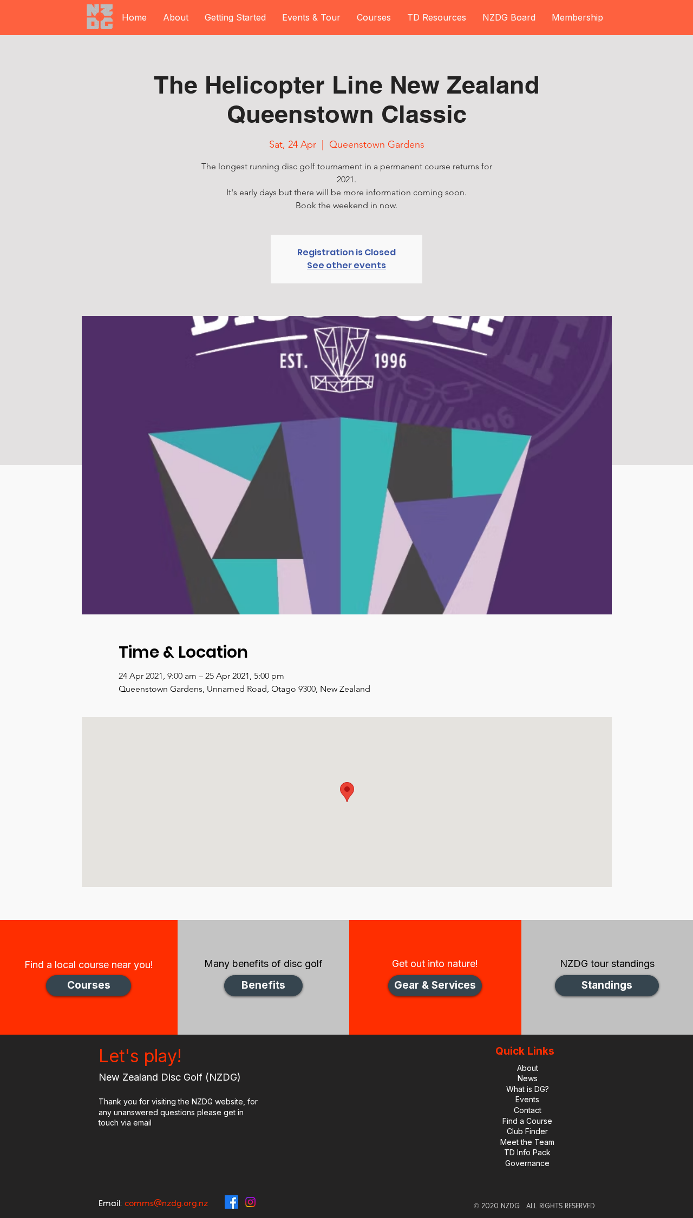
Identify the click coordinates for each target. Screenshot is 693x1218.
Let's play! (140, 1056)
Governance (527, 1163)
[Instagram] (250, 1202)
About (527, 1068)
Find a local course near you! (88, 964)
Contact (527, 1110)
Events (527, 1099)
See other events (346, 265)
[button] (176, 17)
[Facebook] (231, 1202)
